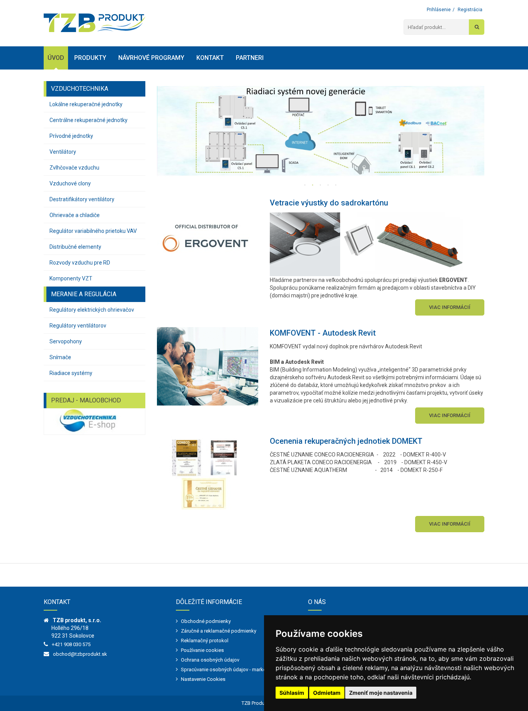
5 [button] (336, 185)
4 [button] (328, 185)
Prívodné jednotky (71, 136)
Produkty (90, 57)
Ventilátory (62, 152)
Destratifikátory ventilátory (81, 199)
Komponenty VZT (70, 278)
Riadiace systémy (70, 373)
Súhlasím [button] (291, 692)
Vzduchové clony (70, 183)
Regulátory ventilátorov (77, 325)
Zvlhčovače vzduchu (74, 168)
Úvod (56, 57)
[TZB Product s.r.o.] (94, 23)
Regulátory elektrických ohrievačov (91, 310)
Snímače (60, 357)
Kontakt (210, 57)
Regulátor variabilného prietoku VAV (93, 231)
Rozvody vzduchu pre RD (79, 263)
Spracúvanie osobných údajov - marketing (227, 669)
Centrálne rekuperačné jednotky (88, 120)
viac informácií (449, 307)
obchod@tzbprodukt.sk (80, 654)
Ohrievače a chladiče (74, 215)
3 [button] (320, 185)
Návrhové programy (151, 57)
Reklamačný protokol (204, 640)
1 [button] (305, 185)
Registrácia (470, 9)
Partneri (250, 57)
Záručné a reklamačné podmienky (218, 631)
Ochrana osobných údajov (210, 660)
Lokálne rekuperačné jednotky (86, 104)
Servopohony (65, 341)
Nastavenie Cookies (203, 679)
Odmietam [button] (327, 692)
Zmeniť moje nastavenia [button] (380, 692)
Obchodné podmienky (206, 621)
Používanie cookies (202, 650)
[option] (321, 129)
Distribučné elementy (75, 247)
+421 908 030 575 (71, 644)
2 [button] (313, 185)
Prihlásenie (439, 9)
